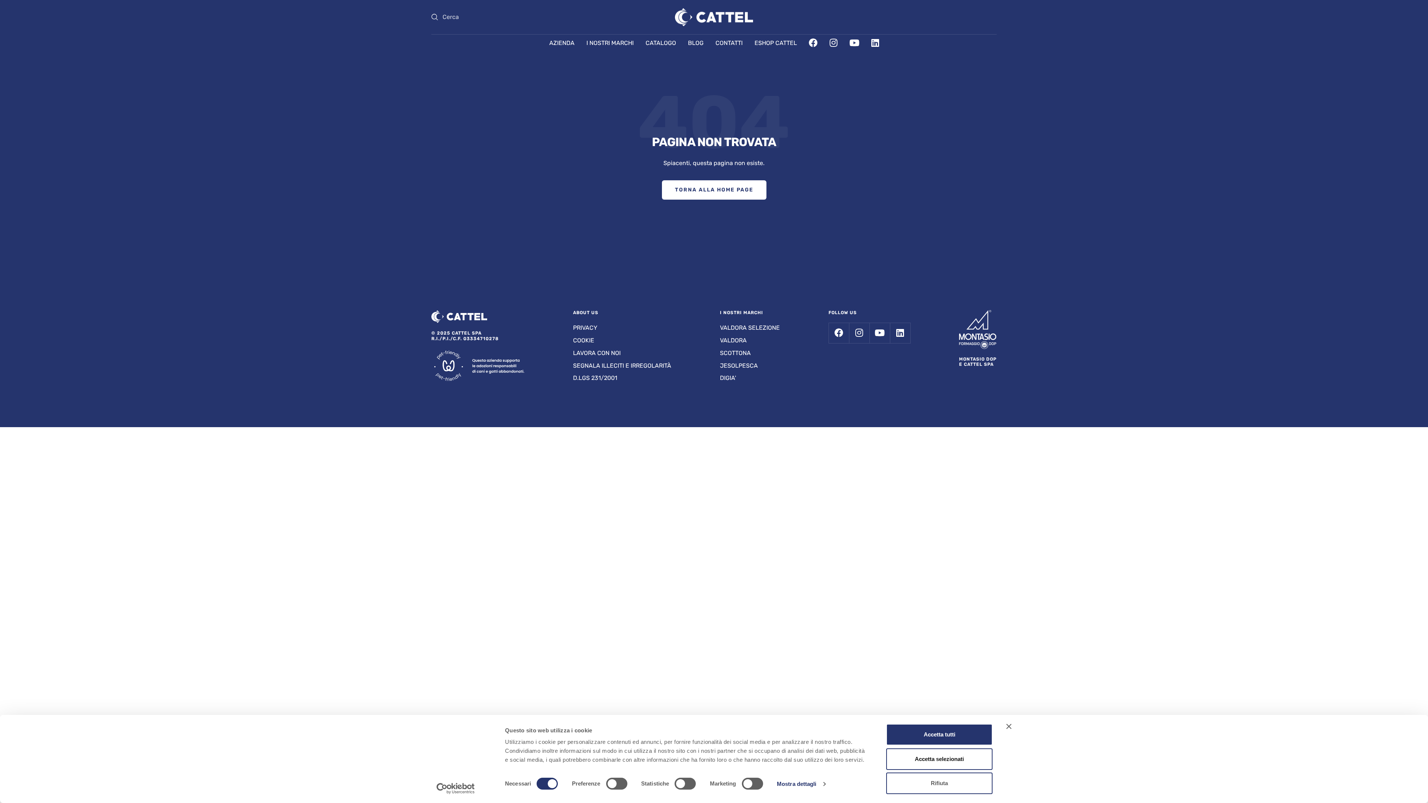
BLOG (696, 42)
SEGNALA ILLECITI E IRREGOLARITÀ (622, 365)
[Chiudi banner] (1009, 726)
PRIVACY (585, 327)
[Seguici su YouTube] (879, 333)
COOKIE (583, 340)
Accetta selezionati (939, 759)
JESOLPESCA (739, 365)
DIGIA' (728, 377)
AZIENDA (562, 42)
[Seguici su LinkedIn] (900, 333)
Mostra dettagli (797, 784)
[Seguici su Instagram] (859, 333)
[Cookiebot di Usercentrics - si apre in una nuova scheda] (455, 788)
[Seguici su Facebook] (839, 333)
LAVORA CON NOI (597, 353)
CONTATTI (729, 42)
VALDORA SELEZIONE (750, 327)
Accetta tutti (939, 734)
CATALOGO (661, 42)
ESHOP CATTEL (776, 42)
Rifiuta (939, 783)
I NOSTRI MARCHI (610, 42)
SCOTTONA (735, 353)
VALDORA (733, 340)
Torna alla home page (714, 190)
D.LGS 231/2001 (595, 377)
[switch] (616, 784)
